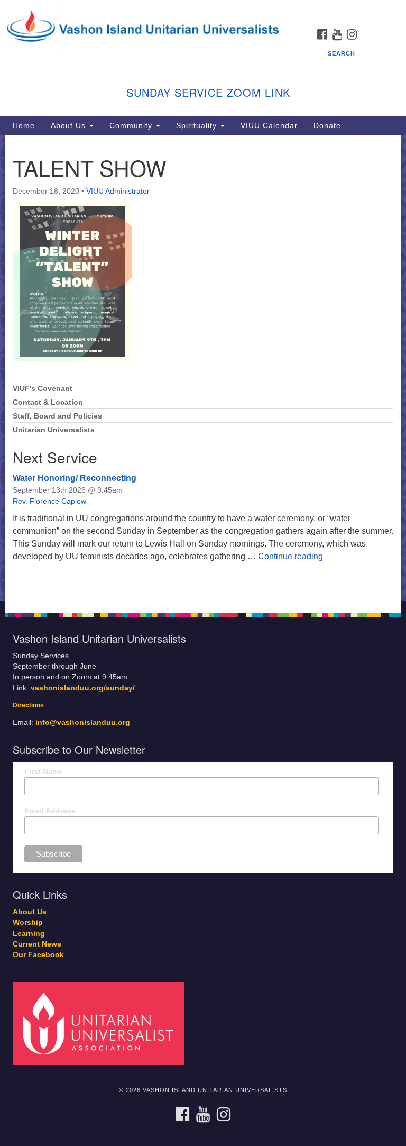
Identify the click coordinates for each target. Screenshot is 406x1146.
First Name (43, 771)
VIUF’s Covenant (42, 389)
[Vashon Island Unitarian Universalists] (203, 10)
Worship (28, 922)
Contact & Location (48, 402)
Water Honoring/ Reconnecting (74, 478)
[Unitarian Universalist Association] (102, 1023)
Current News (37, 944)
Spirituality (197, 125)
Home (24, 125)
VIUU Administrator (118, 191)
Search (341, 53)
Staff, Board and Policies (57, 416)
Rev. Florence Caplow (49, 501)
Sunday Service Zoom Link (208, 92)
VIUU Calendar (269, 125)
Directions (28, 705)
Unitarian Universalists (54, 430)
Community (132, 125)
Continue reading (290, 556)
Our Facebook (38, 955)
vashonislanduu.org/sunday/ (83, 688)
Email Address (50, 810)
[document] (203, 368)
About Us (69, 125)
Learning (29, 934)
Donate (327, 125)
